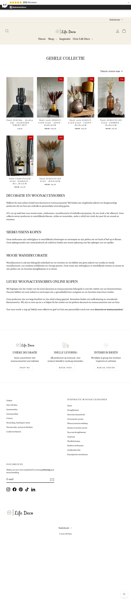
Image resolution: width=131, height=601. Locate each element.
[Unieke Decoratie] (24, 345)
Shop (51, 39)
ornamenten (86, 213)
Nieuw (42, 39)
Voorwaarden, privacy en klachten (19, 427)
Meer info (65, 367)
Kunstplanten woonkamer (77, 454)
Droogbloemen (73, 410)
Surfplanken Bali (73, 450)
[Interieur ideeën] (106, 345)
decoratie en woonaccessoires (59, 288)
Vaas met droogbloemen (76, 432)
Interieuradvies (12, 414)
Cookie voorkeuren (13, 431)
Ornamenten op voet (75, 419)
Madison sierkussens (75, 445)
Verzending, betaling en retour (18, 422)
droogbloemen (39, 268)
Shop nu (25, 367)
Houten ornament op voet (77, 428)
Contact (9, 418)
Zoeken (9, 400)
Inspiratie (64, 39)
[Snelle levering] (65, 345)
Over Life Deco (82, 39)
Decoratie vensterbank (76, 414)
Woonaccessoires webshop (77, 423)
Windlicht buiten (73, 441)
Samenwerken (12, 409)
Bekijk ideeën (106, 367)
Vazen (69, 405)
